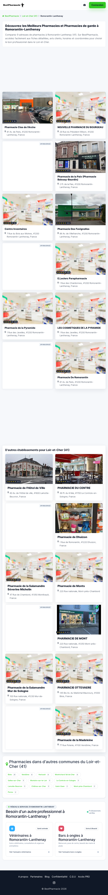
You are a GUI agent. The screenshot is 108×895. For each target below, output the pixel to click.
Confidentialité (59, 876)
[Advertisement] (54, 69)
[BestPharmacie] (27, 5)
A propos (23, 876)
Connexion (97, 5)
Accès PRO (84, 876)
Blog (47, 876)
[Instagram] (54, 883)
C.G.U (73, 876)
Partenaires (36, 876)
